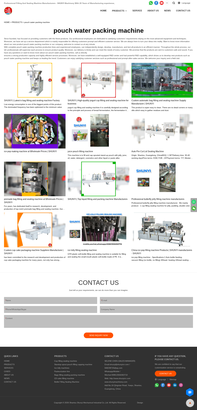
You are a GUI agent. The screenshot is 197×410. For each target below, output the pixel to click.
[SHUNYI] (194, 202)
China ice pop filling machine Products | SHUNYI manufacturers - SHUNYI (161, 252)
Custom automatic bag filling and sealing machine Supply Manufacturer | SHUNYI (158, 102)
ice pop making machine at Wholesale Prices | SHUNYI (30, 151)
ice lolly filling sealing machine (82, 250)
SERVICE (137, 11)
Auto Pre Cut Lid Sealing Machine (147, 151)
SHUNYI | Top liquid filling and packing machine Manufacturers (97, 199)
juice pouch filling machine (80, 151)
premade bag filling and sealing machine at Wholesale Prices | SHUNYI (33, 200)
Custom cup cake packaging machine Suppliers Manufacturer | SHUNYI (33, 252)
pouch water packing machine (37, 22)
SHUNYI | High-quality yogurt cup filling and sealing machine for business (98, 102)
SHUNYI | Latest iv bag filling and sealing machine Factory (32, 100)
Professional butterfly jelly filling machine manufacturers (157, 199)
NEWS (167, 11)
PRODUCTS (118, 11)
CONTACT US (183, 11)
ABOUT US (153, 11)
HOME (103, 11)
